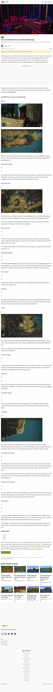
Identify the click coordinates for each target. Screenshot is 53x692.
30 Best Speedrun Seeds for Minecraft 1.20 (6, 577)
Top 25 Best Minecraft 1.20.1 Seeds (7, 596)
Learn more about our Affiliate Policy (7, 558)
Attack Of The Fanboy (26, 658)
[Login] (50, 2)
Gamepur (26, 656)
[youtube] (15, 634)
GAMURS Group (49, 683)
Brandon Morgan (43, 582)
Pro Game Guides (26, 653)
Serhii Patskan (4, 580)
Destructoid (26, 666)
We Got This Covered (26, 664)
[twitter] (8, 634)
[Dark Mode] (45, 2)
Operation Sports (26, 671)
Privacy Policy (4, 643)
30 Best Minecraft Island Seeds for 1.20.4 (32, 577)
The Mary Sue (26, 673)
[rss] (2, 634)
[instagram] (5, 634)
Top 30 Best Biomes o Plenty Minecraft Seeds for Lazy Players (46, 578)
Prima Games (26, 660)
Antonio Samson (30, 600)
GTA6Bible (26, 680)
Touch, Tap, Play (26, 675)
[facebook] (12, 634)
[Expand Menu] (48, 2)
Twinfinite (26, 655)
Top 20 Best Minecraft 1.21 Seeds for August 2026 (20, 577)
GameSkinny (26, 669)
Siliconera (26, 662)
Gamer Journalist (26, 667)
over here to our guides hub (35, 549)
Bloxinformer (26, 678)
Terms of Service (4, 641)
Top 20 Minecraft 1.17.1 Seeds (18, 596)
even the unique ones (35, 544)
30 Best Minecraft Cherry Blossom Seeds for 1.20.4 (32, 597)
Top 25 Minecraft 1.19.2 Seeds (44, 596)
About (2, 639)
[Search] (43, 2)
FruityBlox (26, 677)
